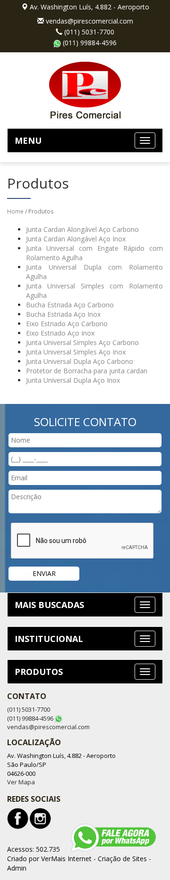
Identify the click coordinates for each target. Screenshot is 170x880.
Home (15, 211)
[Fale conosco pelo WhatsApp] (113, 837)
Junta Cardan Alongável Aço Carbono (82, 229)
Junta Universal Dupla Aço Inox (73, 380)
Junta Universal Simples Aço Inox (76, 351)
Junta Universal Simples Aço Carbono (82, 342)
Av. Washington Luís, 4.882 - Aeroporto (89, 6)
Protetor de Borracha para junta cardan (86, 370)
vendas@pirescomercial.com (89, 20)
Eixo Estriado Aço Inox (60, 333)
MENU (28, 140)
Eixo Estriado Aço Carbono (67, 323)
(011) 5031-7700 (89, 31)
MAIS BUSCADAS (49, 604)
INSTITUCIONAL (49, 638)
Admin (16, 868)
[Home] (85, 89)
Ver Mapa (21, 782)
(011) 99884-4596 (90, 42)
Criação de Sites (122, 858)
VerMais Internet (66, 858)
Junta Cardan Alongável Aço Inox (76, 238)
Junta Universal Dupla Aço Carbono (79, 361)
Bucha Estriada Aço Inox (63, 314)
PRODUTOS (39, 671)
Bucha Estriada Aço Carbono (70, 304)
